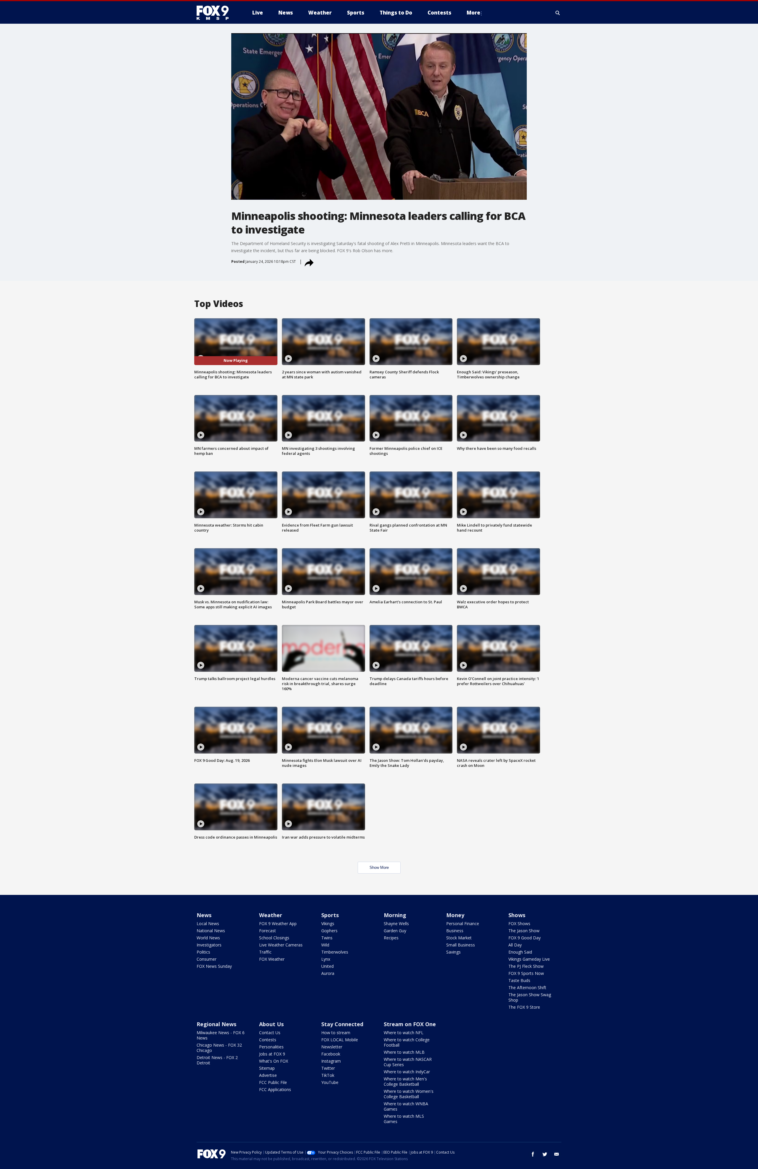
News (204, 915)
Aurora (327, 973)
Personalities (271, 1047)
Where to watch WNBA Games (406, 1106)
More (473, 12)
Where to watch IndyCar (407, 1071)
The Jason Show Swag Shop (529, 997)
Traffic (265, 952)
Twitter (328, 1068)
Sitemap (267, 1068)
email (556, 1154)
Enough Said (520, 952)
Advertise (268, 1075)
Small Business (460, 945)
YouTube (329, 1082)
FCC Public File (273, 1082)
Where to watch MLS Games (404, 1118)
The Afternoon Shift (527, 987)
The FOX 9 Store (524, 1007)
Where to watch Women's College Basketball (408, 1093)
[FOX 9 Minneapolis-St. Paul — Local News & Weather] (216, 13)
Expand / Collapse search (557, 12)
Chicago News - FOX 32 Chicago (219, 1047)
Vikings (327, 923)
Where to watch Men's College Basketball (405, 1081)
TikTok (327, 1075)
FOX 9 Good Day (524, 938)
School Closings (274, 938)
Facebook (330, 1054)
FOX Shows (519, 923)
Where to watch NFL (403, 1032)
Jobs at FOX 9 (272, 1054)
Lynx (325, 959)
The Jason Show (523, 930)
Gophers (329, 930)
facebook (533, 1154)
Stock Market (459, 938)
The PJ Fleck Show (526, 966)
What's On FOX (273, 1061)
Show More (379, 867)
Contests (267, 1039)
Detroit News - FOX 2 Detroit (217, 1060)
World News (208, 938)
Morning (395, 915)
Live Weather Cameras (281, 945)
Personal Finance (462, 923)
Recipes (391, 938)
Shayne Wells (396, 923)
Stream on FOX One (410, 1024)
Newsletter (331, 1047)
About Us (271, 1024)
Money (455, 915)
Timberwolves (334, 952)
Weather (270, 915)
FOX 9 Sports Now (526, 973)
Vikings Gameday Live (529, 959)
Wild (325, 945)
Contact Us (269, 1032)
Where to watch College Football (407, 1042)
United (327, 966)
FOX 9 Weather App (278, 923)
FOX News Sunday (214, 966)
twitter (545, 1154)
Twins (327, 938)
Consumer (206, 959)
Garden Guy (395, 930)
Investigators (209, 945)
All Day (515, 945)
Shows (516, 915)
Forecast (267, 930)
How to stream (335, 1032)
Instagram (331, 1061)
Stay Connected (342, 1024)
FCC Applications (275, 1089)
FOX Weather (272, 959)
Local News (208, 923)
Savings (453, 952)
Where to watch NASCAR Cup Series (408, 1061)
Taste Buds (519, 980)
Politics (203, 952)
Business (454, 930)
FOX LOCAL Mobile (339, 1039)
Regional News (216, 1024)
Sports (330, 915)
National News (211, 930)
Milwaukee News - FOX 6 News (221, 1035)
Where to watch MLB (404, 1052)
